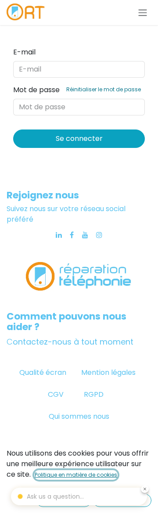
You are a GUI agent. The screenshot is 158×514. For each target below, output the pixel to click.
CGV (56, 394)
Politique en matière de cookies (76, 474)
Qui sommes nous (79, 416)
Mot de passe (77, 90)
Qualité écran (42, 372)
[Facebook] (71, 235)
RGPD (94, 394)
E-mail (24, 52)
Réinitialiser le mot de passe (103, 89)
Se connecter (79, 138)
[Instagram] (99, 235)
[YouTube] (85, 235)
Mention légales (108, 372)
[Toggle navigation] (142, 13)
